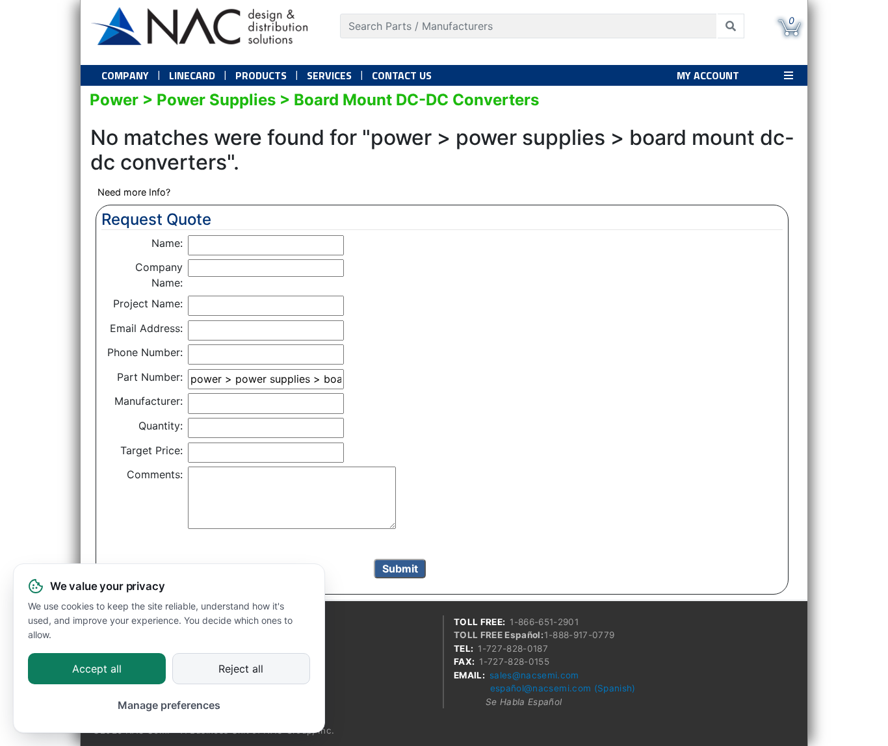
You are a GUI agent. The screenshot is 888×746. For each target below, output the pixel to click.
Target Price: (151, 450)
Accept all (97, 669)
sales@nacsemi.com (534, 675)
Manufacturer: (148, 400)
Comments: (155, 474)
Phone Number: (145, 352)
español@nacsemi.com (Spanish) (563, 688)
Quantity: (160, 425)
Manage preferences (169, 705)
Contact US (402, 75)
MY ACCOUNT (708, 75)
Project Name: (148, 303)
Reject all (240, 669)
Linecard (192, 75)
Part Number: (150, 376)
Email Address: (146, 328)
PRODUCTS (261, 75)
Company (125, 75)
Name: (167, 243)
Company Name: (159, 275)
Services (329, 75)
